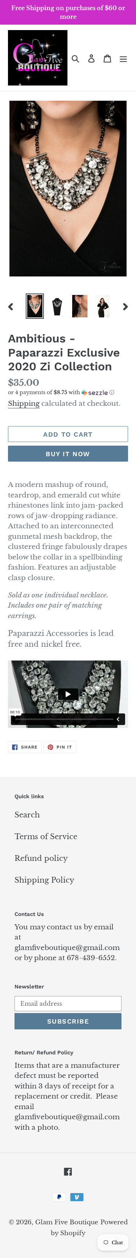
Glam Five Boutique (66, 1222)
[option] (35, 306)
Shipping (24, 403)
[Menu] (123, 58)
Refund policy (41, 858)
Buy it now (68, 454)
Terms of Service (46, 836)
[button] (68, 392)
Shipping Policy (44, 880)
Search (27, 815)
